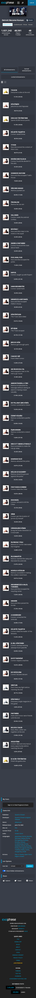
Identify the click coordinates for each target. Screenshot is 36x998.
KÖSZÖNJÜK (15, 104)
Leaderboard (18, 24)
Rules (18, 944)
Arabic (22, 850)
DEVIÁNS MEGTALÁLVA (18, 159)
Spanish (29, 836)
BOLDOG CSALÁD (16, 728)
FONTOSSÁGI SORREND (18, 487)
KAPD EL (13, 273)
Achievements (7, 24)
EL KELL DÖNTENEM (17, 643)
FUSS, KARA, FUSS (16, 257)
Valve (26, 931)
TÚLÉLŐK (14, 90)
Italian (23, 838)
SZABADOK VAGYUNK (18, 173)
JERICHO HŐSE (15, 342)
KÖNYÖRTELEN (16, 314)
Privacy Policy (18, 958)
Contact (18, 950)
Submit (8, 881)
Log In (32, 3)
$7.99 (16, 831)
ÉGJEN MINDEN (16, 430)
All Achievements (9, 70)
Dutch (28, 838)
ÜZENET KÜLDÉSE (16, 416)
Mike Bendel (21, 926)
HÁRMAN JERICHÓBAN (18, 528)
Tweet (19, 881)
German (17, 838)
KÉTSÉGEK (14, 328)
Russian (25, 840)
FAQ (18, 939)
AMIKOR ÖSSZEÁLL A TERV (19, 383)
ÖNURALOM (15, 202)
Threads (18, 971)
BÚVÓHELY (14, 229)
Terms (18, 960)
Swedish (17, 846)
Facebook (18, 976)
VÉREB (13, 514)
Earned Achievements (26, 70)
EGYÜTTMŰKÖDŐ (17, 658)
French (24, 836)
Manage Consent (18, 955)
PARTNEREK (15, 713)
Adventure (18, 822)
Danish (23, 846)
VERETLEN (14, 685)
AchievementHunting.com (18, 979)
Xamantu (21, 928)
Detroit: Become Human (13, 20)
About (18, 947)
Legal (18, 952)
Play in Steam (19, 854)
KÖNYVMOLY (15, 699)
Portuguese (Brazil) (25, 848)
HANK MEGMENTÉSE (17, 286)
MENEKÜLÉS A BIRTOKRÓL (19, 299)
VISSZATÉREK (15, 742)
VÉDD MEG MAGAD (17, 188)
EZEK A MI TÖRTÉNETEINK (19, 118)
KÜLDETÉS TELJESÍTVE (18, 132)
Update (29, 866)
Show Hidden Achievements (15, 871)
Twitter (18, 973)
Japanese (18, 836)
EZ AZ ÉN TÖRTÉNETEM (18, 759)
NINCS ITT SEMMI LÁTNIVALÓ (21, 444)
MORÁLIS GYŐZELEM (18, 571)
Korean (17, 842)
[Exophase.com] (8, 2)
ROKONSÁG (15, 500)
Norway (28, 846)
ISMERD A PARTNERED (18, 243)
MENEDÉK (14, 601)
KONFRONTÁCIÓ (16, 459)
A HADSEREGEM (16, 615)
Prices (25, 24)
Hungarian (18, 851)
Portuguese (18, 840)
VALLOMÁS (14, 215)
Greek (24, 851)
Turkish (17, 850)
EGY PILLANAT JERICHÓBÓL (20, 403)
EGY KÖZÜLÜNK (16, 672)
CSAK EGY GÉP (15, 356)
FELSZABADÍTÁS (16, 556)
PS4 (16, 828)
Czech (27, 850)
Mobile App (18, 942)
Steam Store (19, 833)
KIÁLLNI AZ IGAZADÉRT (18, 472)
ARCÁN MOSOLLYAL (17, 369)
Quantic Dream (20, 815)
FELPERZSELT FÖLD (17, 542)
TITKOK (13, 145)
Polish (17, 848)
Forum (30, 24)
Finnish (26, 844)
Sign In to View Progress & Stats (18, 805)
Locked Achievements (18, 77)
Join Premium (18, 963)
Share (31, 881)
